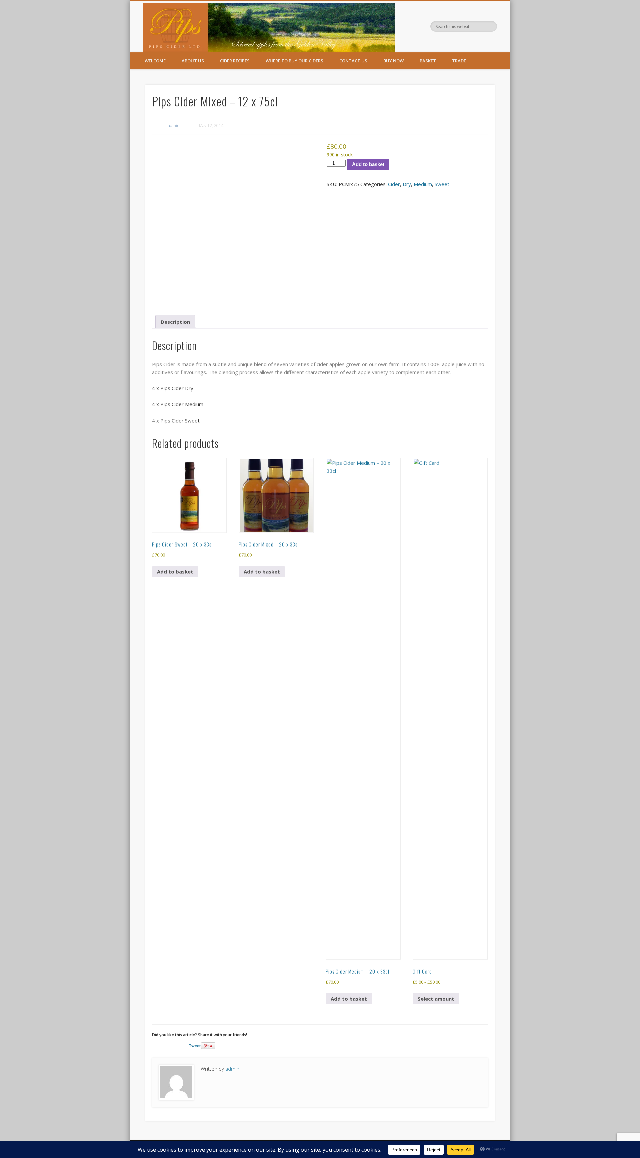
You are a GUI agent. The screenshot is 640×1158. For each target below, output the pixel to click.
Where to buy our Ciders (294, 61)
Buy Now (393, 61)
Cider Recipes (235, 61)
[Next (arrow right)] (628, 579)
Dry (407, 184)
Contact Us (353, 61)
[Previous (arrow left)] (11, 579)
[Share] (618, 7)
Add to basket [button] (175, 571)
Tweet (195, 1046)
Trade (459, 61)
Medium (423, 184)
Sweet (442, 184)
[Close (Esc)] (632, 7)
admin (173, 125)
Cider (394, 184)
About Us (193, 61)
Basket (428, 61)
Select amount (436, 998)
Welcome (155, 61)
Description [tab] (175, 321)
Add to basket (368, 164)
